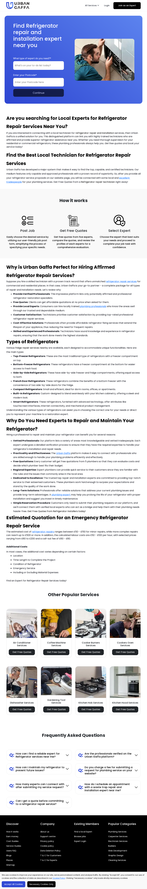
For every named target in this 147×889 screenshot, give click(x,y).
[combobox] (38, 65)
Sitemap (10, 865)
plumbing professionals (92, 306)
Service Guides (13, 846)
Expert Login (80, 841)
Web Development (117, 850)
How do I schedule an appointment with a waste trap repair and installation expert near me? (104, 787)
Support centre (48, 836)
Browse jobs (80, 836)
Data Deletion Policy (50, 850)
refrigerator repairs (43, 531)
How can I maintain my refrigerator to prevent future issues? (36, 768)
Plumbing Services (117, 831)
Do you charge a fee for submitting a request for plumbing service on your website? (105, 770)
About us (44, 831)
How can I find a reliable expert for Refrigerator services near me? (34, 755)
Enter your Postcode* (25, 75)
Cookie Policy (59, 878)
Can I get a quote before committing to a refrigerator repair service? (36, 802)
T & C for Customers (50, 855)
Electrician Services (117, 841)
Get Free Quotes (21, 652)
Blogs (8, 855)
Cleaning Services (117, 860)
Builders (112, 846)
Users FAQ (11, 850)
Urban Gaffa (63, 453)
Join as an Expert (127, 5)
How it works (12, 831)
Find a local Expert (83, 831)
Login (107, 5)
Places (9, 860)
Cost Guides (12, 841)
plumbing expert (61, 494)
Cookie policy (47, 846)
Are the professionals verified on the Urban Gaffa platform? (104, 755)
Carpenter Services (117, 836)
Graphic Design (115, 855)
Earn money (12, 836)
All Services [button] (91, 5)
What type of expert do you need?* (32, 58)
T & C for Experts (48, 860)
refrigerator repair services (121, 281)
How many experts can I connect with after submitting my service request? (36, 785)
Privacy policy (47, 841)
